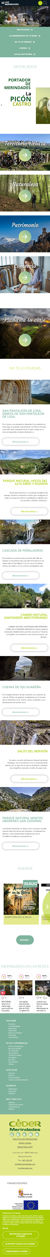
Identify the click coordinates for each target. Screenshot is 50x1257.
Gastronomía (13, 1037)
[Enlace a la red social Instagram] (11, 1134)
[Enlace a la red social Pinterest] (18, 1134)
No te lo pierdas (23, 42)
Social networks (23, 54)
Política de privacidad (25, 1139)
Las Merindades (12, 3)
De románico (13, 1062)
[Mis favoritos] (40, 3)
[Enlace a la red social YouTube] (36, 1134)
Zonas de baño (14, 1077)
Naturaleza (12, 1028)
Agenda (23, 48)
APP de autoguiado (15, 1046)
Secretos (11, 1024)
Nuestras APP (25, 1147)
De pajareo (12, 1057)
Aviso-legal (25, 1143)
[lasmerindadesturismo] (3, 976)
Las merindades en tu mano (23, 36)
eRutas (11, 1064)
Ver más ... (25, 940)
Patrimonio (12, 1031)
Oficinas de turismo (15, 1105)
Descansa (12, 1091)
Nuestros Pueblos (15, 1033)
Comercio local (14, 1107)
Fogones (11, 1093)
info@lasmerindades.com (25, 1164)
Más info (5, 1228)
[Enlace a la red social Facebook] (30, 1134)
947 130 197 (27, 1160)
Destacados (23, 30)
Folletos (11, 1109)
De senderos (13, 1053)
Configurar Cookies (16, 1251)
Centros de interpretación (18, 1080)
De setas (11, 1060)
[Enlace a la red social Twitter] (24, 1134)
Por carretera (13, 1051)
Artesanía (12, 1035)
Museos (11, 1075)
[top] (25, 340)
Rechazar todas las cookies (21, 1235)
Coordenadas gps (25, 1168)
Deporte (11, 1073)
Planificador (12, 1089)
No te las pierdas (14, 1048)
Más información (19, 441)
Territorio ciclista (14, 1055)
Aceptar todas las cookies (20, 1244)
